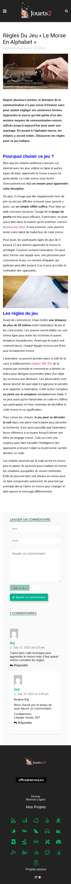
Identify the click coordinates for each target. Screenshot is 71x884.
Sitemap (35, 796)
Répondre (21, 665)
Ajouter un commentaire (31, 597)
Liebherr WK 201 (41, 363)
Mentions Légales (35, 799)
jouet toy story (16, 227)
